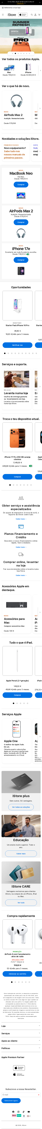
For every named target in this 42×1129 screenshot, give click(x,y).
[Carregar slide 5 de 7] (23, 53)
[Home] (12, 14)
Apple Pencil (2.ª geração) (17, 681)
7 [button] (26, 354)
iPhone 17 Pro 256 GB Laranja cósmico (17, 458)
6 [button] (23, 354)
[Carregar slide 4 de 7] (21, 53)
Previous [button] (2, 2)
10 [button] (37, 354)
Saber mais (20, 519)
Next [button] (40, 2)
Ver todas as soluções (21, 807)
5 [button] (19, 354)
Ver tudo (21, 903)
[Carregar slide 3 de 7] (18, 53)
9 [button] (33, 354)
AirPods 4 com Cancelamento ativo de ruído (17, 955)
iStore (24, 1125)
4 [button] (16, 354)
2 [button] (9, 354)
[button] (3, 15)
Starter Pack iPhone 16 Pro (17, 325)
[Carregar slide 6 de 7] (26, 53)
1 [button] (5, 354)
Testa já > (20, 3)
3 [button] (12, 354)
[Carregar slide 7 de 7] (29, 53)
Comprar (17, 477)
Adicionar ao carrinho (17, 974)
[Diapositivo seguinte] (40, 70)
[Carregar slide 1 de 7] (12, 53)
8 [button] (30, 354)
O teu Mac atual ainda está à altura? (21, 2)
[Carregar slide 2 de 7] (15, 53)
